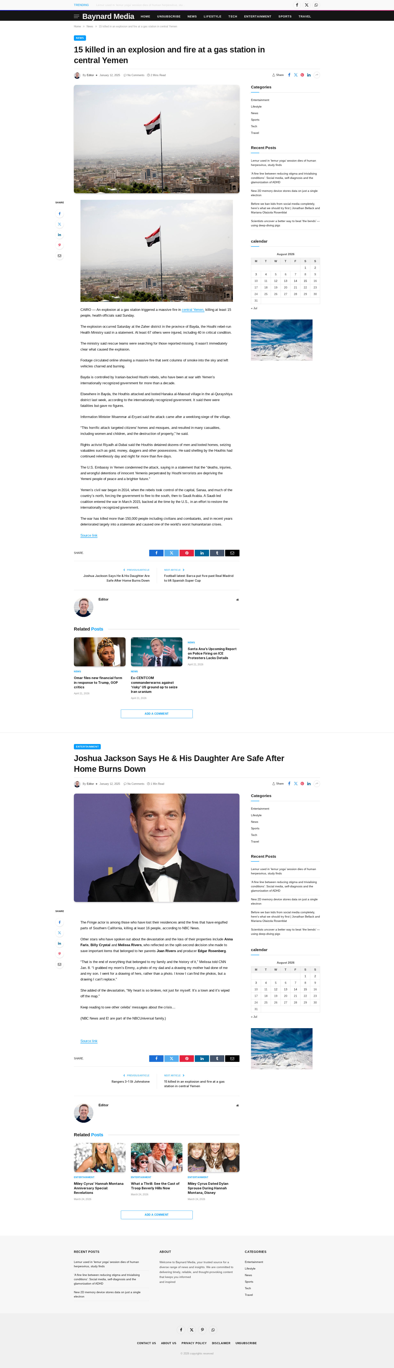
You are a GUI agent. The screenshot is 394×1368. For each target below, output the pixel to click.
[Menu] (76, 16)
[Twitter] (59, 224)
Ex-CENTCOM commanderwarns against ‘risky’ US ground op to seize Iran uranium (154, 685)
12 (275, 280)
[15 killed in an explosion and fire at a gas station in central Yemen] (156, 139)
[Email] (59, 255)
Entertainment (258, 16)
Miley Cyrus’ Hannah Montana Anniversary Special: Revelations (99, 1188)
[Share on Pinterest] (302, 75)
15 (305, 280)
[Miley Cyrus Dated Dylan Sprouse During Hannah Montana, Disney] (213, 1157)
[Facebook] (59, 213)
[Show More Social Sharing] (317, 75)
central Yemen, (193, 310)
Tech (232, 16)
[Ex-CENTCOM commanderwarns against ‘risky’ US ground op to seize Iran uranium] (157, 652)
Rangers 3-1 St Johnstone (131, 1081)
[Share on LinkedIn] (309, 75)
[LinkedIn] (59, 234)
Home (145, 16)
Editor (90, 75)
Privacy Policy (194, 1343)
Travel (305, 16)
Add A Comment (156, 713)
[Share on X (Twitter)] (296, 75)
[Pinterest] (59, 245)
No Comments (135, 75)
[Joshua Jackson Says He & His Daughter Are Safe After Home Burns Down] (156, 848)
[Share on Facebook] (289, 75)
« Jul (254, 308)
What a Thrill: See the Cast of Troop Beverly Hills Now (155, 1186)
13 (285, 280)
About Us (168, 1343)
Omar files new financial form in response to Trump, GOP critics (98, 682)
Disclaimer (221, 1343)
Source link (88, 535)
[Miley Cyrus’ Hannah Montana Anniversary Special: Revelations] (100, 1157)
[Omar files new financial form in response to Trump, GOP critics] (100, 652)
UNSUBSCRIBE (168, 16)
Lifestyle (212, 16)
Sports (285, 16)
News (192, 16)
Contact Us (146, 1343)
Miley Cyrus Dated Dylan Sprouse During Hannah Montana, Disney (208, 1188)
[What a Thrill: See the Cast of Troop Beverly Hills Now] (157, 1157)
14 (295, 280)
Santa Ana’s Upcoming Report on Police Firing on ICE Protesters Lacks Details (212, 653)
